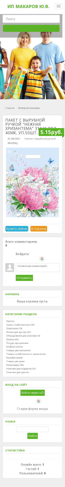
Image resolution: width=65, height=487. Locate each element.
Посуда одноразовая (17, 343)
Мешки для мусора (18, 332)
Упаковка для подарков (21, 368)
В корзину (38, 229)
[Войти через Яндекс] (36, 258)
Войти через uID (32, 393)
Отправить (24, 278)
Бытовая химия (14, 357)
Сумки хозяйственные (20, 324)
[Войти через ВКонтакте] (24, 258)
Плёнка (12, 339)
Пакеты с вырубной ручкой (40, 138)
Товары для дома (15, 361)
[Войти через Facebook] (30, 258)
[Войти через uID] (18, 258)
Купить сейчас (16, 229)
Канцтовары (15, 365)
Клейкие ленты (14, 346)
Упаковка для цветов (17, 372)
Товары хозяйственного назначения (26, 354)
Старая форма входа (32, 409)
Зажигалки (14, 328)
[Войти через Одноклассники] (47, 258)
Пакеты (10, 321)
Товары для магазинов (18, 350)
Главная (10, 108)
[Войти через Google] (42, 258)
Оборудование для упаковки (23, 335)
